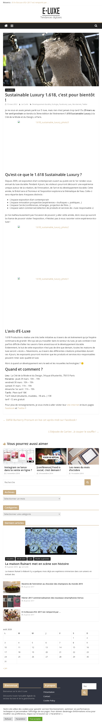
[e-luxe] (6, 26)
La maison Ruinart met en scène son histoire (37, 564)
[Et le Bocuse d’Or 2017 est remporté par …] (11, 610)
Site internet (76, 104)
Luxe (69, 104)
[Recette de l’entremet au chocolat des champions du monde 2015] (11, 582)
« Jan (5, 668)
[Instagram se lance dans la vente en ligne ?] (18, 449)
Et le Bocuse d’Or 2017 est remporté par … (30, 2)
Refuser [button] (8, 719)
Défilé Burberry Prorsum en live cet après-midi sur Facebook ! (40, 419)
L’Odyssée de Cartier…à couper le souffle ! (73, 431)
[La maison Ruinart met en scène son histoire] (51, 529)
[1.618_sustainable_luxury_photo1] (51, 302)
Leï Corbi (25, 104)
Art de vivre (21, 559)
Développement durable (41, 104)
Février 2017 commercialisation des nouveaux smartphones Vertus (52, 598)
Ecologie (55, 104)
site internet (73, 404)
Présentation (48, 692)
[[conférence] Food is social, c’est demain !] (51, 449)
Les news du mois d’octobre (79, 469)
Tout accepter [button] (35, 719)
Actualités (10, 90)
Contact (46, 696)
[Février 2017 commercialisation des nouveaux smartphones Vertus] (11, 596)
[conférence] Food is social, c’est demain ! (49, 469)
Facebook (63, 104)
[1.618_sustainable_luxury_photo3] (51, 145)
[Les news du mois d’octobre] (83, 449)
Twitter (84, 104)
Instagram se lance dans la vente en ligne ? (18, 469)
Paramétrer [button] (20, 719)
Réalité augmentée (42, 559)
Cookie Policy (49, 700)
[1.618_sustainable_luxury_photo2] (51, 250)
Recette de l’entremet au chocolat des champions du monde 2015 (52, 584)
